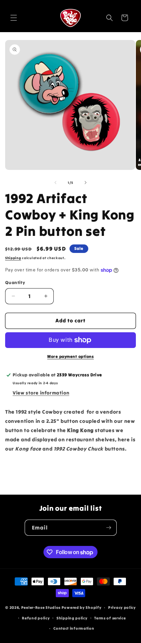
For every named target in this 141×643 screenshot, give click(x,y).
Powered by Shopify (82, 607)
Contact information (73, 628)
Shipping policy (72, 618)
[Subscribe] (108, 528)
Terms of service (110, 618)
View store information (41, 393)
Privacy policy (122, 607)
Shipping (13, 258)
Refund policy (36, 618)
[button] (13, 17)
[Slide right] (85, 182)
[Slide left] (55, 182)
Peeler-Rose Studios (41, 607)
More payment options (70, 356)
